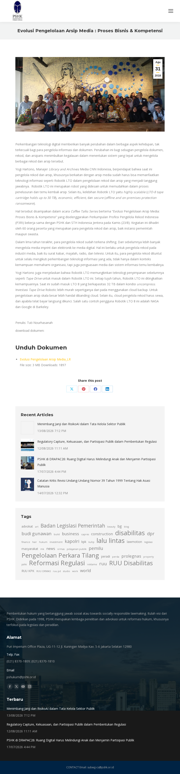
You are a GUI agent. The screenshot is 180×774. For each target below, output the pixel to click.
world (85, 570)
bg (119, 526)
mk (42, 549)
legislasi (148, 542)
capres (85, 534)
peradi (105, 556)
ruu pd (57, 571)
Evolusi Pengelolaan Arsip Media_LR (45, 359)
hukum (43, 542)
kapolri (72, 541)
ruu (103, 563)
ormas (61, 549)
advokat (27, 526)
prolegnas (131, 556)
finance (26, 542)
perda (115, 556)
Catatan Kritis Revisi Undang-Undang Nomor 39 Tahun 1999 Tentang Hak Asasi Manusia (93, 483)
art (36, 526)
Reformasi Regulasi (57, 563)
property (148, 556)
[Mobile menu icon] (170, 11)
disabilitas (130, 533)
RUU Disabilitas (131, 563)
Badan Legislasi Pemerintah (73, 526)
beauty (111, 526)
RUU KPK (28, 571)
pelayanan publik (76, 549)
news (50, 548)
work (75, 571)
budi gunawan (37, 533)
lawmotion (134, 542)
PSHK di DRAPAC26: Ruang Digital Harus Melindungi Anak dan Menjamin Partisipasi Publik (96, 462)
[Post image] (27, 427)
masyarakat (30, 549)
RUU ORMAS (43, 571)
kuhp (91, 542)
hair (34, 542)
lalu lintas (111, 540)
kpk (83, 542)
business (70, 533)
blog (126, 526)
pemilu (96, 548)
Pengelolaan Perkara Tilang (60, 555)
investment (56, 542)
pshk (24, 564)
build (57, 534)
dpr (151, 533)
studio (66, 571)
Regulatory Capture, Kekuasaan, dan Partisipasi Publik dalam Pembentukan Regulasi (97, 441)
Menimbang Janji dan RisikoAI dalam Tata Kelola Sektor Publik (81, 424)
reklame (92, 564)
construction (102, 533)
